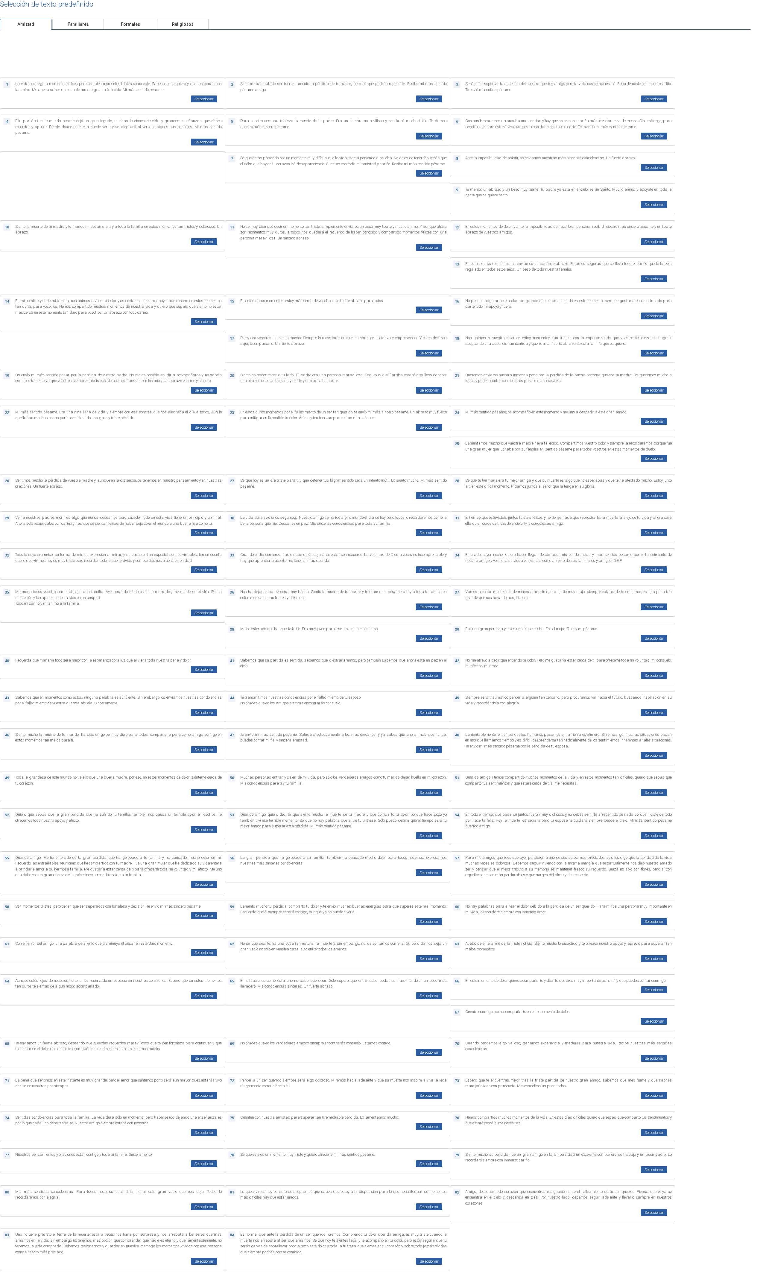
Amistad (25, 24)
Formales (130, 24)
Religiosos (183, 24)
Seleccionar (204, 99)
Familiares (78, 24)
